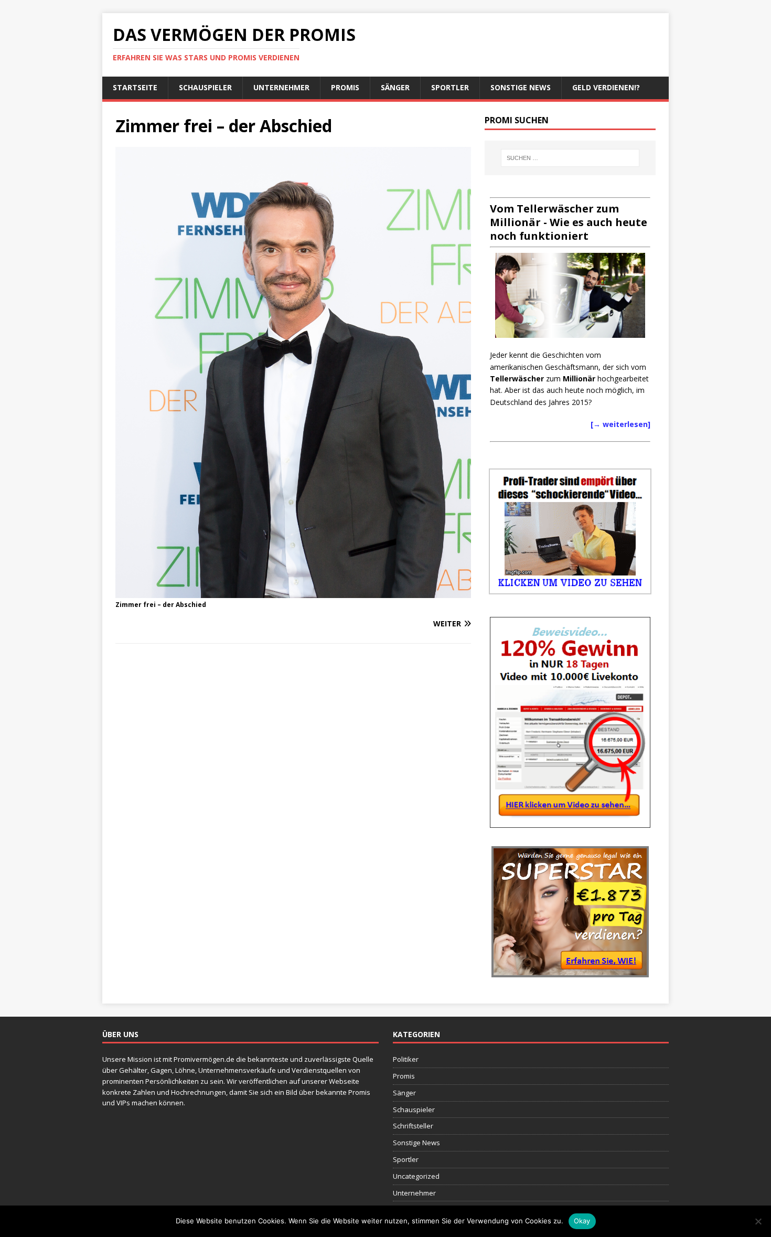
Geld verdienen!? (606, 87)
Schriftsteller (413, 1126)
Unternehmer (281, 87)
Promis (345, 87)
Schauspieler (205, 87)
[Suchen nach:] (570, 158)
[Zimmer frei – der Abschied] (293, 591)
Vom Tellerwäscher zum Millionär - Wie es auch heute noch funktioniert (568, 222)
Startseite (135, 87)
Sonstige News (520, 87)
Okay (582, 1221)
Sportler (450, 87)
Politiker (406, 1059)
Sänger (395, 87)
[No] (758, 1221)
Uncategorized (416, 1176)
